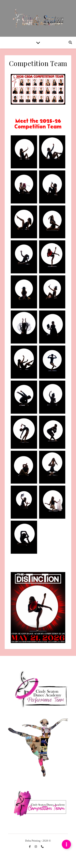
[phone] (42, 846)
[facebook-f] (30, 846)
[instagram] (36, 846)
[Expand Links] (66, 844)
